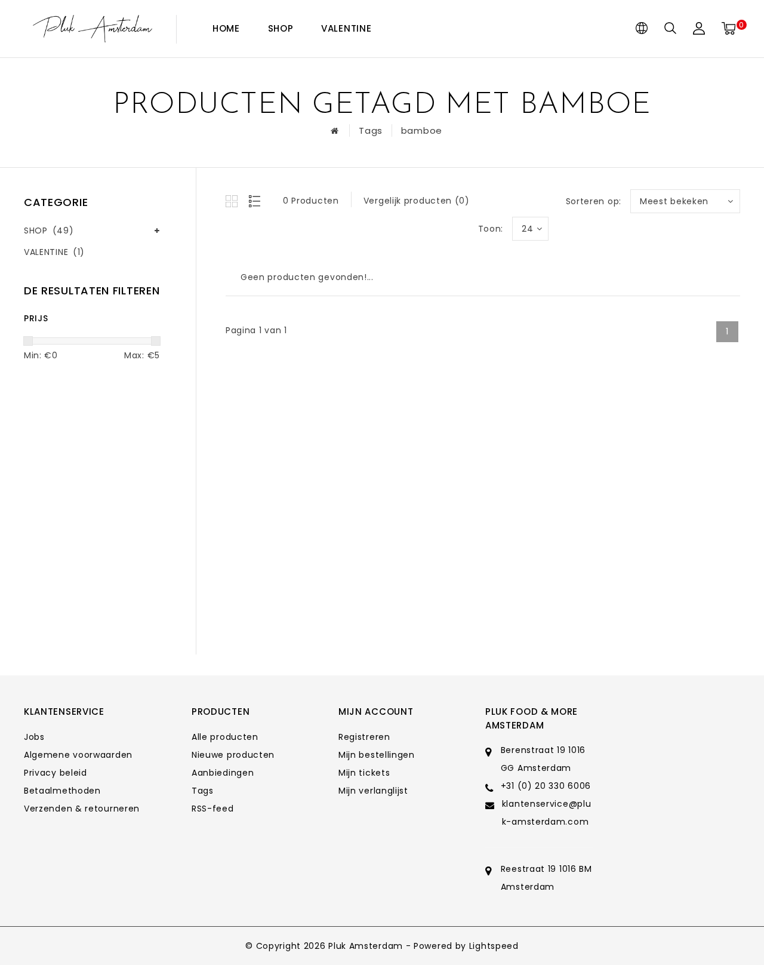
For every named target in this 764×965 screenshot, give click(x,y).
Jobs (34, 737)
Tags (371, 130)
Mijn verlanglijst (373, 791)
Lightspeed (494, 946)
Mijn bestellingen (376, 755)
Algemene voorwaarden (78, 755)
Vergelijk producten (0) (416, 201)
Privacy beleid (55, 773)
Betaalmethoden (62, 791)
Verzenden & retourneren (82, 809)
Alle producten (225, 737)
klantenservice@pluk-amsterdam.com (547, 813)
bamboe (421, 130)
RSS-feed (213, 809)
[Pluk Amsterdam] (92, 29)
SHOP (281, 28)
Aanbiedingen (223, 773)
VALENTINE (346, 28)
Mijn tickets (364, 773)
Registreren (364, 737)
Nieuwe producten (233, 755)
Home (226, 28)
